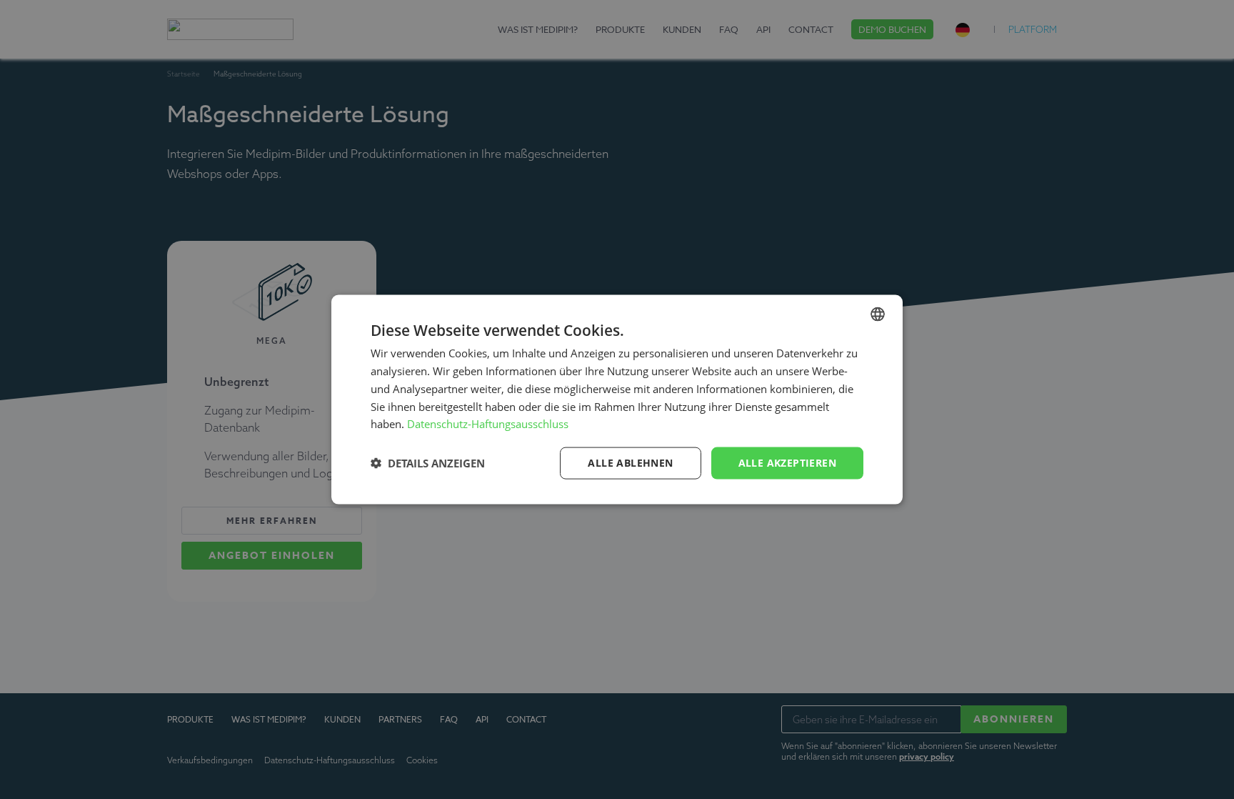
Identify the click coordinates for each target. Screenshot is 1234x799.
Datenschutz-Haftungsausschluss (487, 424)
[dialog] (617, 400)
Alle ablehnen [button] (630, 463)
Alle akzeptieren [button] (787, 463)
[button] (428, 463)
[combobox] (878, 314)
